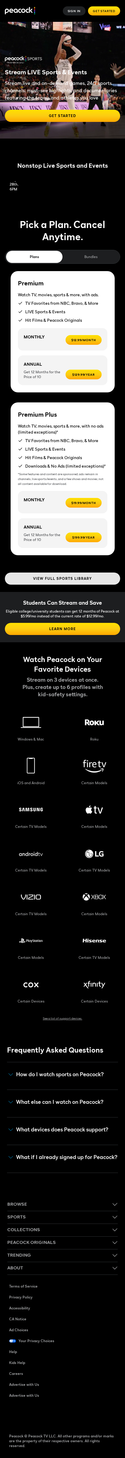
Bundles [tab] (90, 256)
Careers (16, 1373)
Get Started (104, 11)
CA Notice (17, 1319)
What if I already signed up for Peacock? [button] (66, 1157)
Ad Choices (18, 1330)
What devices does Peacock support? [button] (62, 1130)
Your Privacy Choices (36, 1341)
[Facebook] (14, 1415)
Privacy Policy (20, 1297)
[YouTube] (45, 1415)
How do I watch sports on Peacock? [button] (60, 1074)
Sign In (74, 11)
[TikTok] (30, 1415)
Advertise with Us (24, 1384)
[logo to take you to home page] (20, 11)
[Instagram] (61, 1415)
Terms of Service (23, 1286)
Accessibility (19, 1308)
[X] (77, 1415)
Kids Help (17, 1362)
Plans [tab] (34, 256)
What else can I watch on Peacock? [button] (59, 1102)
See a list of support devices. (62, 1018)
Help (13, 1351)
